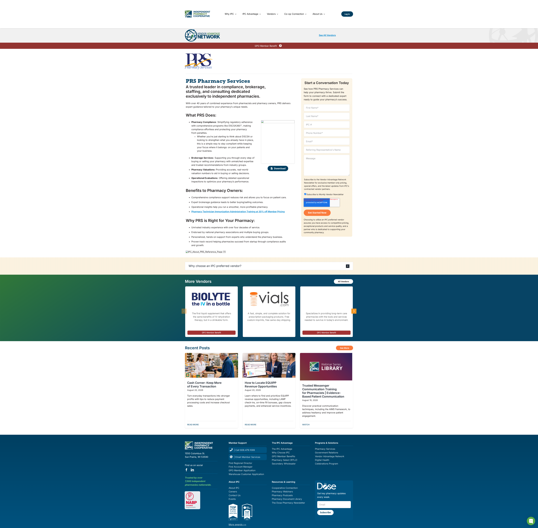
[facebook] (186, 469)
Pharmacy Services (325, 448)
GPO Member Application (242, 470)
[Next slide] (353, 311)
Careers (233, 491)
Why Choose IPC (281, 452)
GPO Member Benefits (283, 456)
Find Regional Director (240, 463)
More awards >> (237, 524)
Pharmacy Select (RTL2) (284, 460)
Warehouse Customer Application (246, 474)
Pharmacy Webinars (282, 491)
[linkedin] (192, 469)
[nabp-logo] (192, 493)
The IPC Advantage (282, 448)
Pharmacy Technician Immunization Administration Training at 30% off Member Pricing (238, 211)
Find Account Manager (240, 466)
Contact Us (234, 495)
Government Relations (326, 452)
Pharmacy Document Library (287, 499)
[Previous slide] (184, 311)
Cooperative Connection (285, 487)
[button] (269, 266)
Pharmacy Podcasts (282, 495)
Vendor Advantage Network (329, 456)
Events (232, 499)
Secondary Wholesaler (284, 463)
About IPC (234, 487)
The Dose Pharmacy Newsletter (288, 502)
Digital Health (322, 460)
